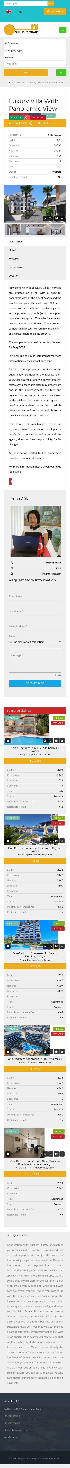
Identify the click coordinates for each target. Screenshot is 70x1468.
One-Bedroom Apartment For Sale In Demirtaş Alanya (35, 955)
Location (14, 275)
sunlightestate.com (50, 573)
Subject (13, 635)
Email (58, 568)
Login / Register (56, 11)
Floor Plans (15, 267)
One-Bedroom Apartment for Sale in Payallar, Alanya (35, 850)
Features (14, 258)
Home (21, 82)
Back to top (54, 1458)
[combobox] (35, 642)
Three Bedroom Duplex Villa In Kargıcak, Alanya (35, 749)
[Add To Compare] (56, 218)
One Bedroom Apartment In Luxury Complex (35, 1058)
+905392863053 (52, 562)
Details (13, 249)
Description (16, 241)
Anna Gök (19, 498)
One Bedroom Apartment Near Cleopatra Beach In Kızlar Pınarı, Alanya (35, 1163)
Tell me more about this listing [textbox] (26, 641)
